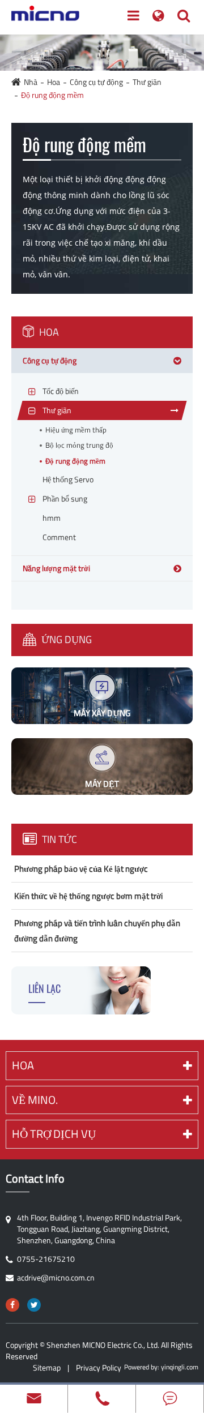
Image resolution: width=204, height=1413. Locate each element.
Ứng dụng (65, 639)
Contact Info (35, 1179)
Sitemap (47, 1367)
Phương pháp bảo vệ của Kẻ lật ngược (81, 868)
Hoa (53, 82)
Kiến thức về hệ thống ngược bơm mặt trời (88, 895)
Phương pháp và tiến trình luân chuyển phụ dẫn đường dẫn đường (97, 931)
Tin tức (58, 839)
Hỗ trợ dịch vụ (54, 1133)
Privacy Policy (98, 1367)
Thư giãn (147, 82)
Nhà (30, 82)
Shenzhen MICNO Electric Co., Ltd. (102, 1345)
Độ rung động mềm (52, 95)
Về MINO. (35, 1099)
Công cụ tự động (96, 82)
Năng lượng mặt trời (56, 568)
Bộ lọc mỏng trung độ (79, 445)
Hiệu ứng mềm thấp (76, 430)
